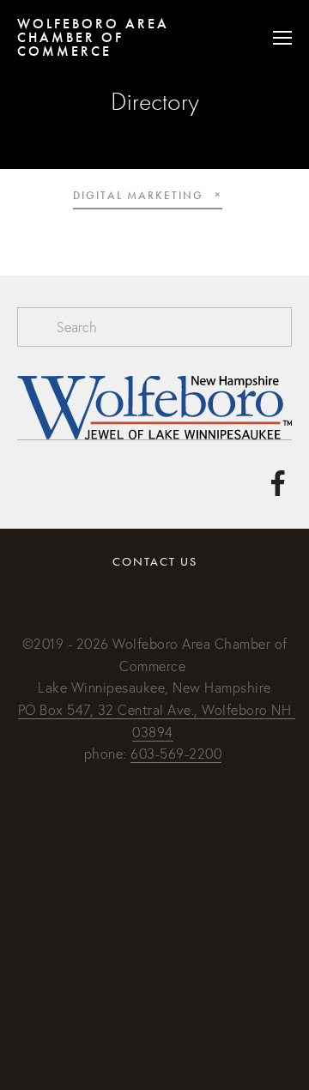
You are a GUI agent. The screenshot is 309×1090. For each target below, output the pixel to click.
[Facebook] (278, 483)
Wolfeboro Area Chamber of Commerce (93, 37)
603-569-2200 (175, 753)
